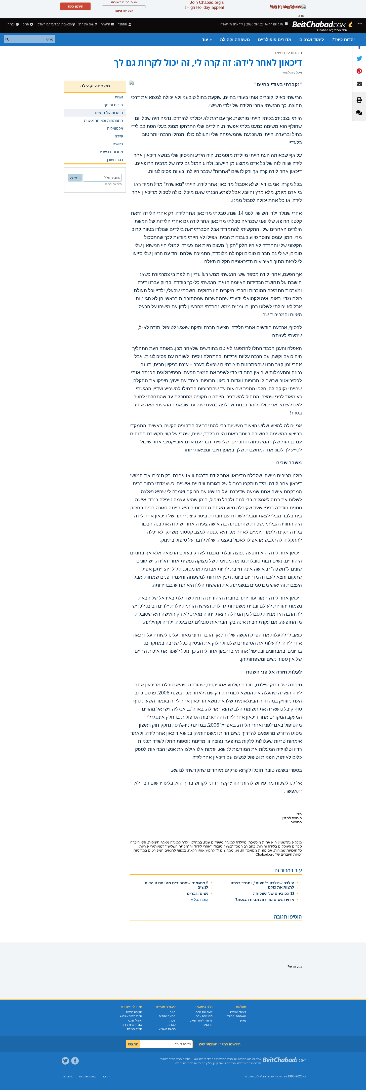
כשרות (172, 1025)
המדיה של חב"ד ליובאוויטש (262, 1076)
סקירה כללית (134, 1012)
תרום (26, 24)
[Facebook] (75, 1061)
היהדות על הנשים (288, 52)
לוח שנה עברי (204, 1016)
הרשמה (208, 1025)
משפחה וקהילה (235, 40)
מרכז (284, 1076)
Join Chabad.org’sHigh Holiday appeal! (204, 5)
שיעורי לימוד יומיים (201, 1020)
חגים (173, 1012)
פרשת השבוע (167, 1029)
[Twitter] (65, 1061)
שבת (173, 1020)
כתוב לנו (68, 1076)
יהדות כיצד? (343, 40)
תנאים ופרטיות (88, 1076)
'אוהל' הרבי (135, 1020)
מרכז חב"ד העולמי (171, 1059)
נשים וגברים (197, 893)
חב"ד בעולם (134, 1029)
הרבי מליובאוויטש (131, 1016)
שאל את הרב (86, 24)
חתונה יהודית (167, 1016)
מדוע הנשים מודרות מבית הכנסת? (264, 899)
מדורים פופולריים (274, 40)
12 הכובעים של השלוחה (273, 893)
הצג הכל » (199, 899)
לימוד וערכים (311, 40)
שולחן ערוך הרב (132, 1025)
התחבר (123, 24)
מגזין (243, 1020)
